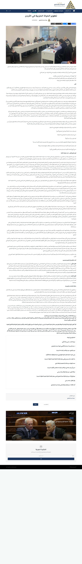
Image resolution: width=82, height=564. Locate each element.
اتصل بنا (7, 467)
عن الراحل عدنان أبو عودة (13, 467)
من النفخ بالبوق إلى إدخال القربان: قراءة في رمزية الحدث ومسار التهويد (54, 422)
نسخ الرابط (35, 404)
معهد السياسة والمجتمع (43, 20)
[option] (41, 426)
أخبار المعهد (41, 10)
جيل (34, 10)
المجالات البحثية (59, 10)
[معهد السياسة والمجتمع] (64, 4)
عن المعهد (68, 10)
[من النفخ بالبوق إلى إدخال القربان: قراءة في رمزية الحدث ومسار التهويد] (41, 426)
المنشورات (49, 10)
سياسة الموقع (9, 467)
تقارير (72, 418)
